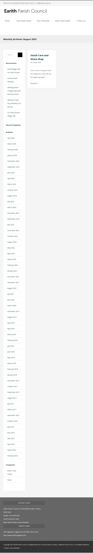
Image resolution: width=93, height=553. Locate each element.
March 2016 (11, 450)
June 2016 (11, 433)
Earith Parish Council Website (18, 522)
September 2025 (13, 167)
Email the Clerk (13, 519)
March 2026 (11, 144)
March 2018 (11, 363)
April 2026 (11, 138)
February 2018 (12, 369)
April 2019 (11, 329)
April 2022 (11, 253)
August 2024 (12, 196)
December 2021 (13, 277)
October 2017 (12, 386)
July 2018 (10, 346)
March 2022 (11, 259)
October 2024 (12, 190)
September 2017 (13, 392)
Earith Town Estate (11, 472)
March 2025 (11, 184)
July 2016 (10, 427)
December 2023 (13, 213)
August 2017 (12, 398)
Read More (34, 83)
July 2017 (10, 404)
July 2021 (10, 294)
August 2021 (12, 288)
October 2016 (12, 421)
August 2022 (12, 242)
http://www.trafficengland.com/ (14, 535)
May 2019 (11, 323)
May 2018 (11, 357)
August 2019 (12, 317)
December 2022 (13, 230)
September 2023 (13, 219)
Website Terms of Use (66, 545)
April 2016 (11, 444)
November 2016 (13, 415)
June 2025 (11, 173)
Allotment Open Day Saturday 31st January (14, 103)
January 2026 (12, 155)
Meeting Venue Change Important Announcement (14, 90)
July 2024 (10, 201)
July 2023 (10, 225)
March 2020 (11, 305)
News (9, 480)
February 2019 (12, 340)
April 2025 (11, 178)
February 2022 (12, 265)
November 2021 (13, 282)
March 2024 (11, 207)
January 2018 (12, 375)
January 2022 (12, 271)
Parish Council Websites (12, 548)
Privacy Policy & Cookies (49, 545)
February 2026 (12, 150)
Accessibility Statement (81, 545)
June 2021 (11, 300)
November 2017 (13, 381)
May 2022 (11, 248)
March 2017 (11, 409)
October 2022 (12, 236)
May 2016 (11, 438)
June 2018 (11, 352)
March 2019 (11, 334)
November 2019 (13, 311)
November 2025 (13, 161)
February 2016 (12, 456)
